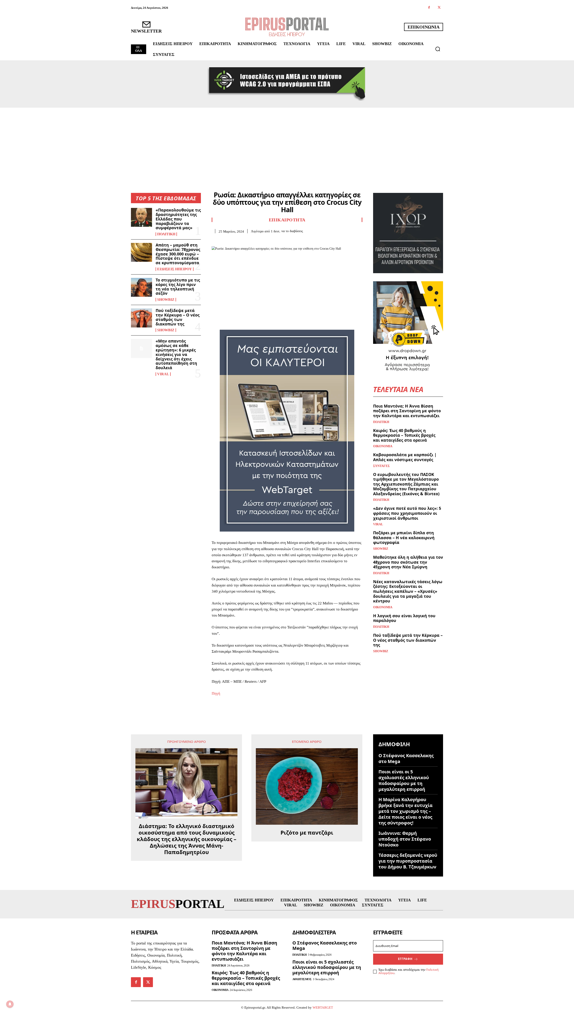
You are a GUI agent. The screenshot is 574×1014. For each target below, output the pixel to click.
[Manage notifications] (9, 1004)
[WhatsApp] (247, 240)
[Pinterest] (236, 240)
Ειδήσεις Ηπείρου (174, 269)
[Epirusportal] (287, 26)
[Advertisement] (287, 141)
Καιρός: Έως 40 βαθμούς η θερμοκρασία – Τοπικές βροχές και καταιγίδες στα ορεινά (404, 435)
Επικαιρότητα (287, 220)
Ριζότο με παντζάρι (306, 832)
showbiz (165, 299)
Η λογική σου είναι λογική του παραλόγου (404, 618)
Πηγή (216, 693)
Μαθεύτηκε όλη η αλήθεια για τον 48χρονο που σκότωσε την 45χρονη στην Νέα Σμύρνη (408, 561)
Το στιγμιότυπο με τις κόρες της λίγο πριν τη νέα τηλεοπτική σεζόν (178, 286)
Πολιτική (166, 234)
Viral (163, 374)
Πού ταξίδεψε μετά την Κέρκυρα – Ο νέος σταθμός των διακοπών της (178, 317)
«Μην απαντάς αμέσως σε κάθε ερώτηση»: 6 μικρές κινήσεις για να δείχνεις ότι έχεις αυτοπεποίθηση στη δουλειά (176, 354)
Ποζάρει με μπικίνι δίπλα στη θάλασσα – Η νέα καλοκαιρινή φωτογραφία (404, 537)
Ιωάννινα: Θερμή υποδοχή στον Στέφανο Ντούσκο (404, 839)
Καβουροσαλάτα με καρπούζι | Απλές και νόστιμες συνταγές (405, 457)
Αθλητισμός (301, 979)
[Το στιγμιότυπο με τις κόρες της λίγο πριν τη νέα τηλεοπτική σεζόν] (141, 287)
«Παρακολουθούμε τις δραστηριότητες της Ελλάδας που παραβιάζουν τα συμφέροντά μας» (178, 218)
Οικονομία (382, 446)
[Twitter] (439, 8)
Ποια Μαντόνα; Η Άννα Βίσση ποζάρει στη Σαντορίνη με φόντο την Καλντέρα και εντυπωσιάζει (407, 410)
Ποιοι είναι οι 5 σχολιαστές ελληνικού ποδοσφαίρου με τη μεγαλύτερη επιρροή (403, 780)
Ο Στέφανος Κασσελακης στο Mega (406, 758)
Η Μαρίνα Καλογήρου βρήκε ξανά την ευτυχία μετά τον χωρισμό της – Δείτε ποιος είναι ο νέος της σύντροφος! (405, 811)
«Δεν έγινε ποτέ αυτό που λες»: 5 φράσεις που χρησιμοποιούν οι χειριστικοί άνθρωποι (407, 513)
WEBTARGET (323, 1007)
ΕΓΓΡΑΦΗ (405, 959)
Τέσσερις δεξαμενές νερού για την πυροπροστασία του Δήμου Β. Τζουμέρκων (407, 861)
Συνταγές (381, 466)
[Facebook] (429, 8)
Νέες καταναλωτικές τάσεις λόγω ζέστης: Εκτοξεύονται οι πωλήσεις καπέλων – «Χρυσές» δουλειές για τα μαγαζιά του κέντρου (407, 591)
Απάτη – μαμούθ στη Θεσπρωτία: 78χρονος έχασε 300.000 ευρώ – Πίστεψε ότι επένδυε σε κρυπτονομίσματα (178, 253)
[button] (437, 49)
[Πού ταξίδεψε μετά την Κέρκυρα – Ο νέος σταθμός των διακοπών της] (141, 317)
